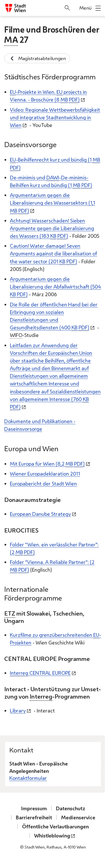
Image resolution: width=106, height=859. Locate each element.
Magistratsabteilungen (42, 58)
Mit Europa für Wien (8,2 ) (47, 463)
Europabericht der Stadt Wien (43, 483)
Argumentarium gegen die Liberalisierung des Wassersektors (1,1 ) (52, 203)
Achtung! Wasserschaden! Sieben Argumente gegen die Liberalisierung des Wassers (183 (52, 228)
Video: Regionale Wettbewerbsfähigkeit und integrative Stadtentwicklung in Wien (55, 117)
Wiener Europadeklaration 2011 (45, 473)
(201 (53, 253)
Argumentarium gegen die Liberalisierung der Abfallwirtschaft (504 (55, 286)
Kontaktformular (28, 778)
